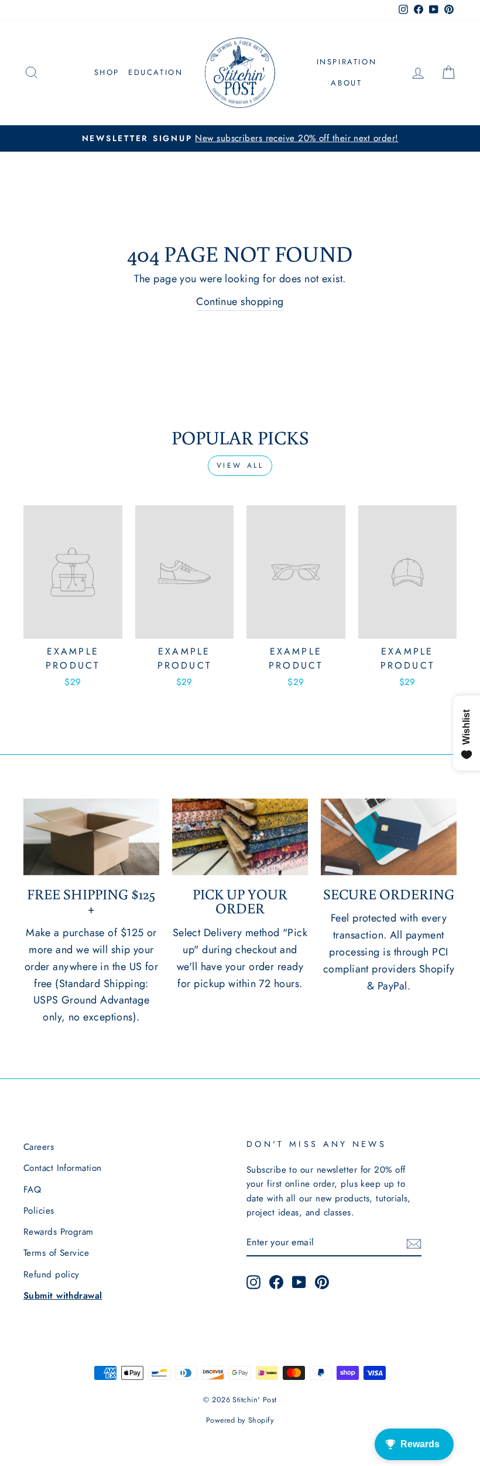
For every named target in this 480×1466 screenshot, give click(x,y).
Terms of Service (56, 1252)
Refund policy (51, 1274)
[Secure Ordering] (389, 837)
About (346, 82)
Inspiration (347, 61)
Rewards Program (58, 1231)
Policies (38, 1210)
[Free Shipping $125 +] (91, 837)
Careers (38, 1146)
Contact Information (62, 1168)
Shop (106, 72)
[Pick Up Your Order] (240, 837)
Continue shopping (240, 301)
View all (240, 465)
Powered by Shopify (240, 1420)
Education (155, 72)
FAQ (32, 1189)
